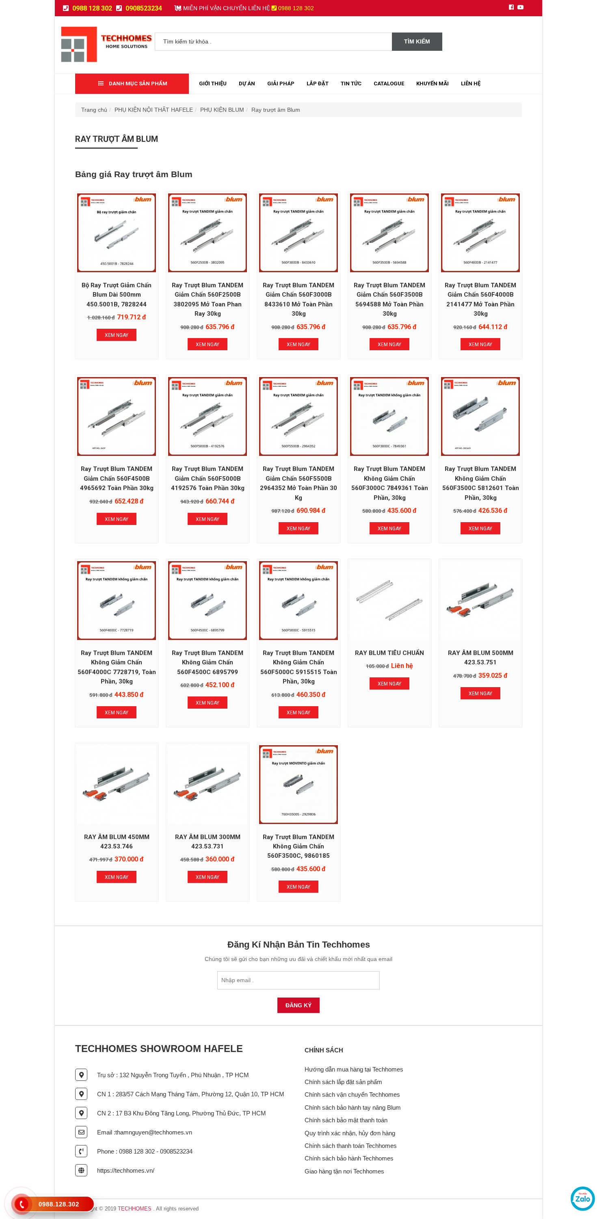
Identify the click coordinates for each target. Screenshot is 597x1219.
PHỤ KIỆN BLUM (222, 109)
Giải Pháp (280, 83)
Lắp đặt (318, 83)
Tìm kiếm (417, 41)
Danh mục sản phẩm (137, 83)
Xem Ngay (116, 335)
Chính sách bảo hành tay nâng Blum (353, 1107)
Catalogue (389, 83)
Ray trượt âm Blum (275, 109)
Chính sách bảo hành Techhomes (349, 1158)
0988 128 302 (91, 8)
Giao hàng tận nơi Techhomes (344, 1171)
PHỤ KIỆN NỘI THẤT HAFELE (154, 109)
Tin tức (351, 83)
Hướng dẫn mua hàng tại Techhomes (354, 1069)
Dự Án (247, 83)
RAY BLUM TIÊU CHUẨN (389, 653)
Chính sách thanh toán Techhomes (351, 1145)
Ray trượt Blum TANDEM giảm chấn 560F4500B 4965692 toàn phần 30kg (117, 478)
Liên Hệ (470, 83)
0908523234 (143, 8)
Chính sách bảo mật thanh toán (346, 1120)
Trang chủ (94, 109)
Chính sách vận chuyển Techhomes (352, 1094)
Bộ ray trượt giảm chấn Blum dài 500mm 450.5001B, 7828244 (116, 295)
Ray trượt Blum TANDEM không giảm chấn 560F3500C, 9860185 (298, 846)
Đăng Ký (298, 1005)
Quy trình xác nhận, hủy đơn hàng (350, 1133)
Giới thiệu (213, 83)
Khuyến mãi (432, 83)
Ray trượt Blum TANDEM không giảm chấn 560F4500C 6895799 (207, 662)
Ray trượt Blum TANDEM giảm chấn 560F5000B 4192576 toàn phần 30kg (207, 478)
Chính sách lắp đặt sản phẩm (343, 1081)
